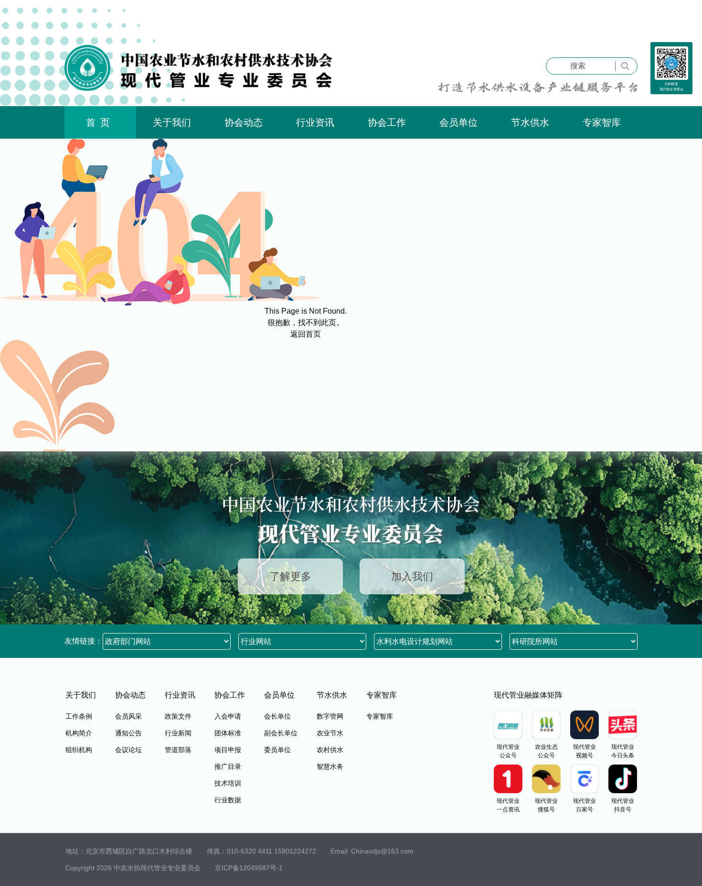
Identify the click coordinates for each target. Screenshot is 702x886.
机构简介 (78, 733)
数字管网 (330, 716)
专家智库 (602, 122)
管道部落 (178, 750)
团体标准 (227, 733)
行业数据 (227, 800)
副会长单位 (281, 733)
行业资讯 (315, 122)
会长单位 (277, 716)
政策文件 (178, 716)
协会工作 (387, 122)
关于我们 (172, 122)
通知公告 (128, 733)
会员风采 (128, 716)
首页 (100, 122)
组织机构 (78, 750)
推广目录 (227, 766)
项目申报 (227, 750)
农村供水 (330, 750)
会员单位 (458, 122)
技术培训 (227, 783)
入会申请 (227, 716)
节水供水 (530, 122)
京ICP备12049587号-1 (249, 868)
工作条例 (78, 716)
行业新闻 (178, 733)
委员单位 (277, 750)
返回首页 (305, 334)
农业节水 (330, 733)
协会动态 (243, 122)
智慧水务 (330, 766)
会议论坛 (128, 750)
